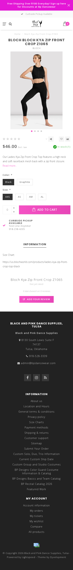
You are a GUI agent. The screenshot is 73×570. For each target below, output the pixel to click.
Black (8, 182)
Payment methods (36, 427)
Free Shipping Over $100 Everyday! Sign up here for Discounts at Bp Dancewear (36, 5)
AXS (7, 196)
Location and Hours (36, 406)
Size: (6, 189)
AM (31, 196)
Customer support (36, 438)
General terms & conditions (36, 411)
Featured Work (36, 489)
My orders (36, 510)
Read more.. (9, 165)
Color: (7, 174)
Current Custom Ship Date (36, 459)
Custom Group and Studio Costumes (36, 464)
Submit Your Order (36, 448)
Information (34, 244)
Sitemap (36, 443)
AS (19, 196)
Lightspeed (28, 557)
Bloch (37, 48)
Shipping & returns (36, 432)
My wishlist (37, 521)
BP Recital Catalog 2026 (36, 484)
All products (36, 532)
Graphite (24, 182)
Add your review (38, 299)
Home (17, 34)
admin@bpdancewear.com (38, 363)
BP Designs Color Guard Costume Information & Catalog (36, 471)
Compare (36, 526)
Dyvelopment (58, 557)
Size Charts (36, 422)
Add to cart (46, 210)
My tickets (36, 516)
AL (42, 196)
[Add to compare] (67, 139)
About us (36, 401)
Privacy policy (36, 417)
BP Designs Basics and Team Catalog (36, 478)
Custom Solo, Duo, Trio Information (36, 454)
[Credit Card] (36, 545)
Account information (36, 505)
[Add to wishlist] (61, 139)
